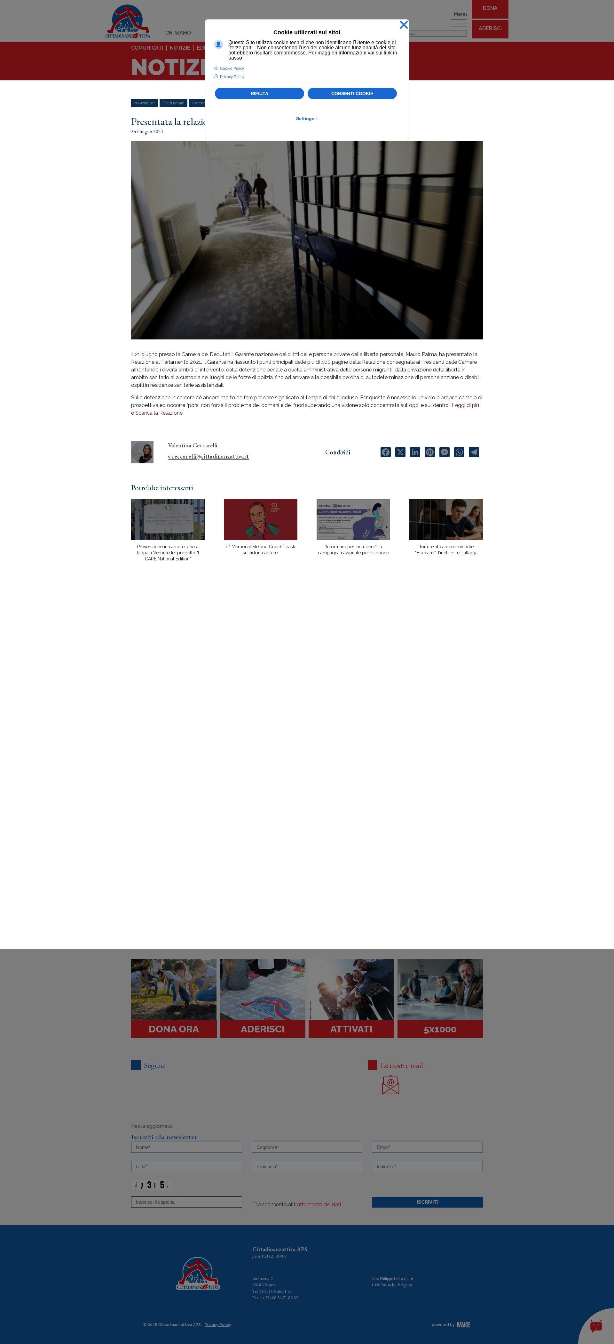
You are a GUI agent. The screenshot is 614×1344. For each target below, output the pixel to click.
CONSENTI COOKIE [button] (352, 93)
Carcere (199, 103)
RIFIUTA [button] (259, 93)
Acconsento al (299, 1204)
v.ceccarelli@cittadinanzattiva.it (208, 456)
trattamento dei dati (317, 1204)
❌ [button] (403, 25)
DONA (490, 8)
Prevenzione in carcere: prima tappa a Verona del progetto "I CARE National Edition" (168, 552)
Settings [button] (307, 118)
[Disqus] (307, 679)
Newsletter (144, 103)
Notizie (180, 48)
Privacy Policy (218, 1325)
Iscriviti (427, 1202)
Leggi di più (465, 405)
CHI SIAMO (178, 33)
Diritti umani (173, 103)
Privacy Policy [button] (232, 77)
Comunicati (147, 48)
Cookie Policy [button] (232, 68)
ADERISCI (490, 28)
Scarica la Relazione (159, 413)
